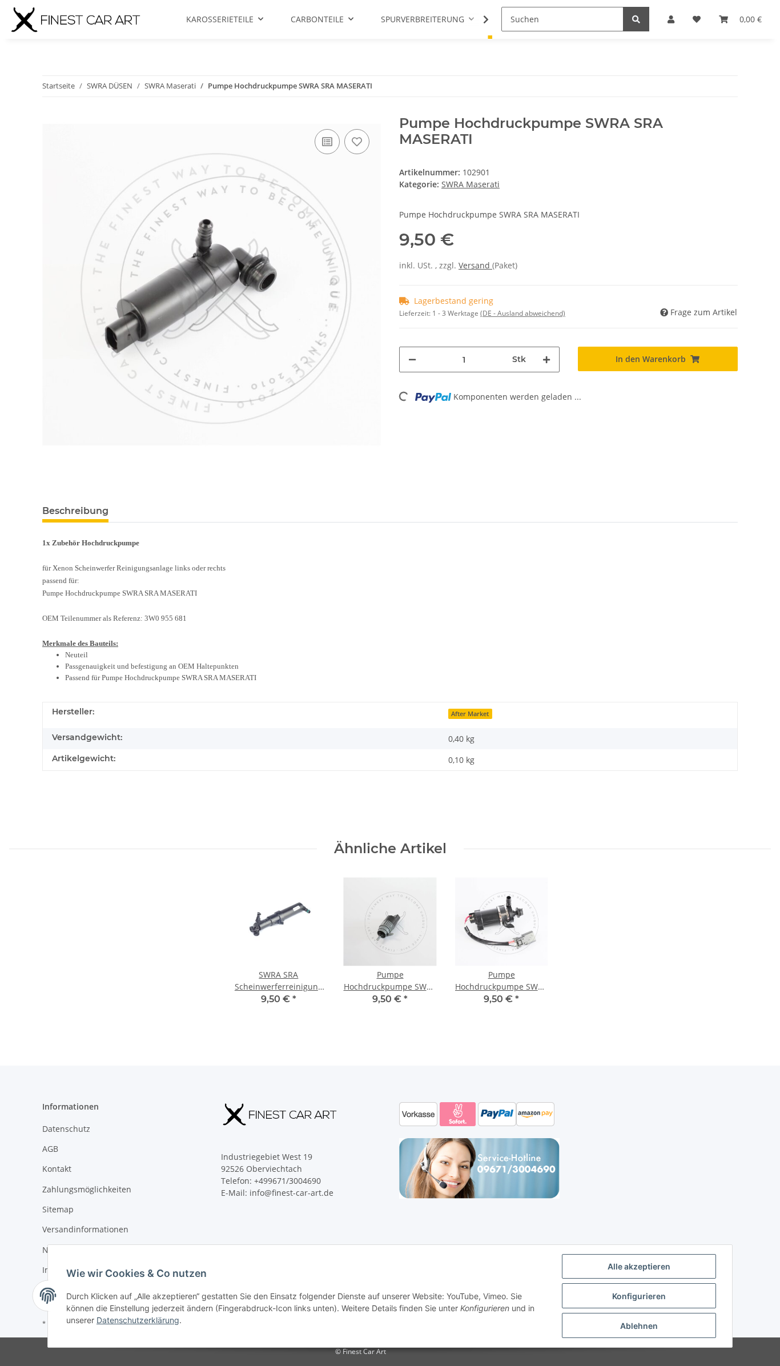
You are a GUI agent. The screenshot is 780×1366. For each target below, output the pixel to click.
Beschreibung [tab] (75, 510)
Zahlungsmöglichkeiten (86, 1189)
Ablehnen (639, 1326)
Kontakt (56, 1168)
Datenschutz (66, 1128)
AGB (50, 1148)
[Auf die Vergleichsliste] (327, 141)
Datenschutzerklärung (138, 1320)
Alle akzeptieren (639, 1266)
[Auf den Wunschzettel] (356, 141)
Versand (475, 265)
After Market (470, 714)
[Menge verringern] (412, 359)
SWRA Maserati (470, 184)
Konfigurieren (639, 1296)
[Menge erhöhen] (546, 359)
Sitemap (58, 1209)
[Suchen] (636, 19)
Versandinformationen (85, 1229)
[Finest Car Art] (77, 19)
